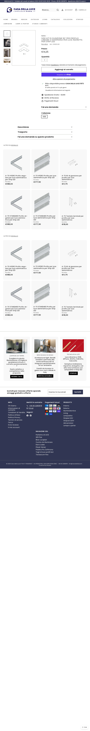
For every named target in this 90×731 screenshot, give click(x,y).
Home (6, 19)
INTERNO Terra (16, 377)
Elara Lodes (40, 445)
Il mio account (14, 427)
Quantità (45, 57)
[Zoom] (23, 47)
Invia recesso (13, 425)
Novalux (44, 44)
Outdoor (35, 19)
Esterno (66, 408)
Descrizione (23, 127)
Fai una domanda (49, 107)
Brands (15, 19)
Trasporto (22, 132)
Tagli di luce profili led (44, 452)
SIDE (44, 117)
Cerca (10, 422)
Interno (66, 406)
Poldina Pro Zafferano (44, 450)
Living (44, 19)
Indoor (24, 19)
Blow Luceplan (41, 440)
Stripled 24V (68, 418)
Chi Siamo (12, 406)
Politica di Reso (14, 415)
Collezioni (68, 19)
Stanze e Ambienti (40, 24)
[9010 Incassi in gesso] (45, 346)
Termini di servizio (15, 420)
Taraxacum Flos (42, 455)
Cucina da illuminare (44, 442)
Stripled (79, 19)
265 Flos (39, 437)
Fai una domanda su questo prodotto (36, 137)
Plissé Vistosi (41, 447)
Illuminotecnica (69, 411)
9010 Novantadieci (45, 376)
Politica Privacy (14, 417)
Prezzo (44, 49)
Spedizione (55, 65)
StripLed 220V (68, 421)
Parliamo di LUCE (42, 435)
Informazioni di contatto (14, 409)
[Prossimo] (7, 64)
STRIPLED (73, 373)
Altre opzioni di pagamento (64, 79)
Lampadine (8, 24)
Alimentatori (68, 423)
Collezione (45, 113)
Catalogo (55, 19)
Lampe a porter (22, 24)
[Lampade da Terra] (16, 346)
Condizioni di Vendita (16, 412)
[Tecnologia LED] (73, 345)
